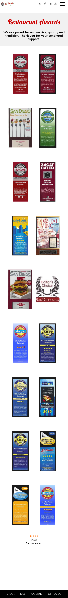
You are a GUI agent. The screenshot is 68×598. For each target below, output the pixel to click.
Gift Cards (54, 593)
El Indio (34, 535)
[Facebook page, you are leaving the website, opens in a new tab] (45, 4)
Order (11, 593)
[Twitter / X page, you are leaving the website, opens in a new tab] (39, 4)
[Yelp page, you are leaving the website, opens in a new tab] (55, 4)
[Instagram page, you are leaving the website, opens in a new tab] (50, 4)
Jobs (23, 593)
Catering (36, 593)
